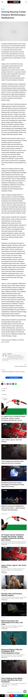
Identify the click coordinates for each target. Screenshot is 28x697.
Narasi (8, 6)
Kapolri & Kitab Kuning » (21, 366)
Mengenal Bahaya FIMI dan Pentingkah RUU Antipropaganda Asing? (11, 651)
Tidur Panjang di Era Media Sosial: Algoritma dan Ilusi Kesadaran (11, 680)
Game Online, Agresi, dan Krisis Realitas (13, 566)
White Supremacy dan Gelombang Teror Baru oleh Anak (12, 622)
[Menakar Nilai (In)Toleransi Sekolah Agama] (14, 582)
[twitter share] (2, 384)
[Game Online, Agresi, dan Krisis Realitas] (14, 430)
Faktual (3, 617)
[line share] (16, 384)
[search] (26, 2)
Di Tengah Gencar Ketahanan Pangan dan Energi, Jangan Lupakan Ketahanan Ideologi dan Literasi (13, 418)
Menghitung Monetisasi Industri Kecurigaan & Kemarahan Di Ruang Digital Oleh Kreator (12, 484)
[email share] (5, 384)
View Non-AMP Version (17, 692)
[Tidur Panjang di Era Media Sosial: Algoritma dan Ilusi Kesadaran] (14, 452)
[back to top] (25, 691)
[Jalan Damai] (13, 2)
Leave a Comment (14, 377)
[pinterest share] (8, 384)
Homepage (3, 6)
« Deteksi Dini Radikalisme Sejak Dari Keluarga (13, 371)
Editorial (3, 646)
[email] (7, 695)
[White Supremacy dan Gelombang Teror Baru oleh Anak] (14, 609)
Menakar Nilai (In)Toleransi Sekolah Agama (11, 594)
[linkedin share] (10, 384)
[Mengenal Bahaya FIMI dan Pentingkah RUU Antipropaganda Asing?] (14, 638)
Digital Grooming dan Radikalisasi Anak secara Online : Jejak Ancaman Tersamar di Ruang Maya (13, 508)
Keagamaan (4, 590)
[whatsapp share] (13, 384)
